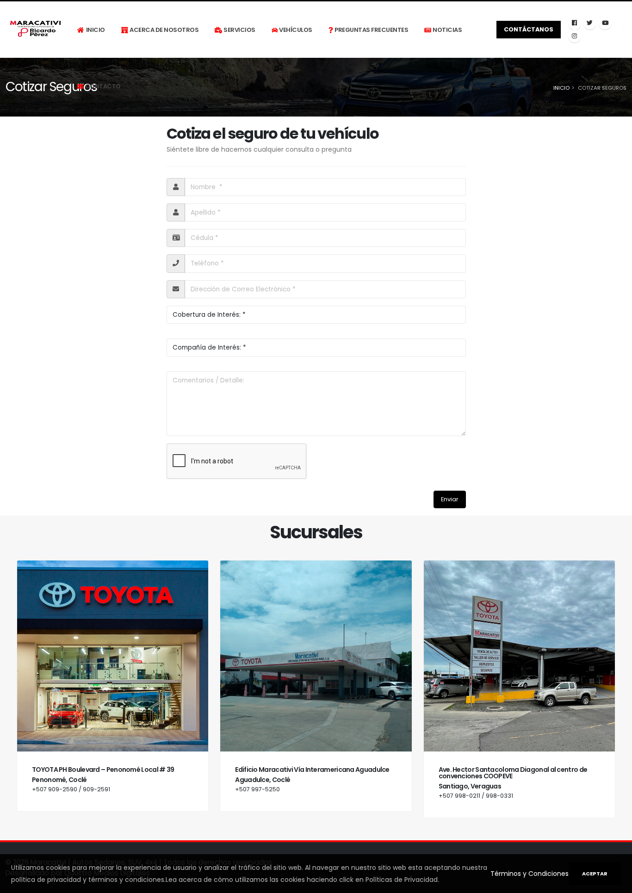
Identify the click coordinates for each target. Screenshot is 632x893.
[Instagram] (574, 36)
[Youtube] (605, 23)
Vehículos (295, 29)
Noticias (447, 29)
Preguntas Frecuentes (371, 29)
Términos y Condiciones (529, 873)
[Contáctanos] (574, 23)
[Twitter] (589, 23)
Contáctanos (528, 29)
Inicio (95, 29)
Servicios (239, 29)
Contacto (103, 86)
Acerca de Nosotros (164, 29)
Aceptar (594, 873)
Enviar (450, 499)
